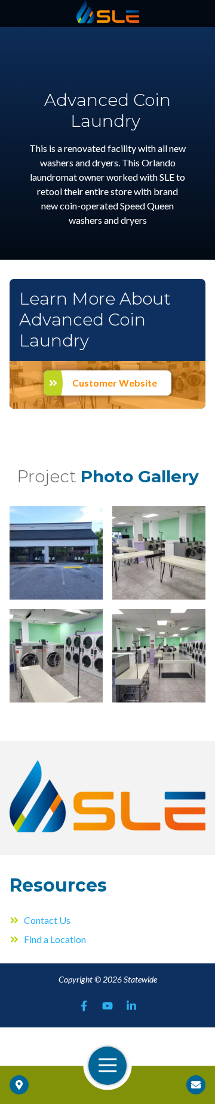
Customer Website (114, 382)
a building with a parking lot (56, 553)
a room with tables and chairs (158, 553)
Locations (19, 1084)
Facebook (84, 1006)
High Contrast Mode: (55, 46)
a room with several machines (158, 655)
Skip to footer (39, 32)
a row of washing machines (56, 655)
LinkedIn (131, 1006)
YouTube (107, 1006)
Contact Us (195, 1084)
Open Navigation (107, 1066)
